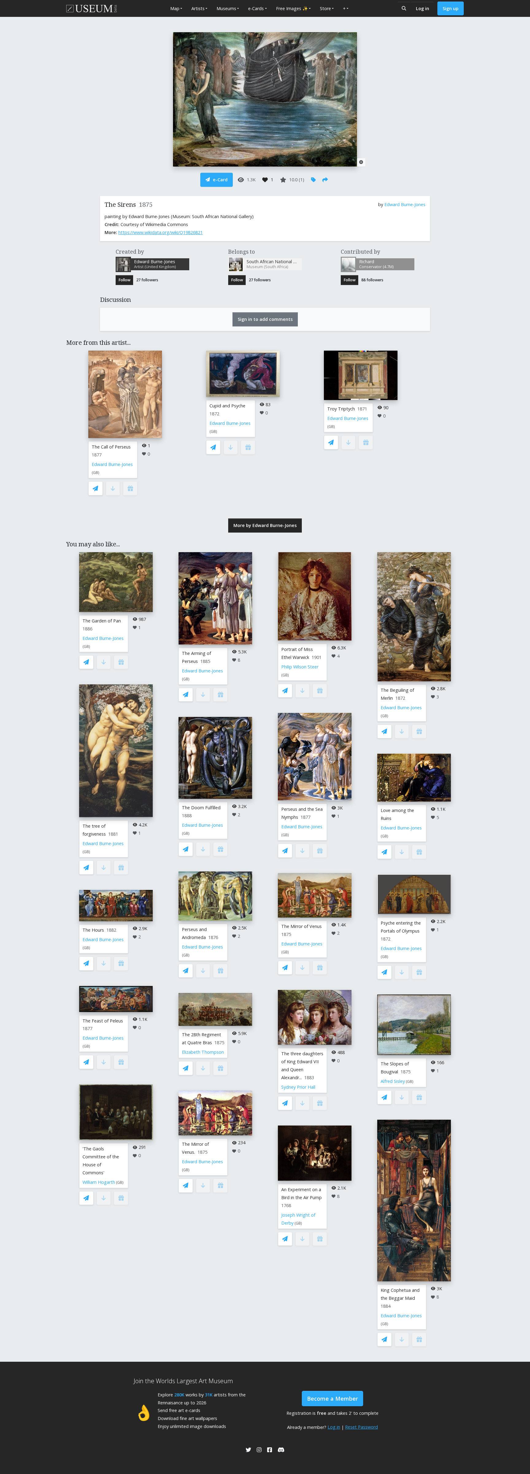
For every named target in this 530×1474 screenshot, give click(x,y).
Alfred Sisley (393, 1081)
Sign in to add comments (265, 319)
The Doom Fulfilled (201, 807)
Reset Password (361, 1427)
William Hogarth (99, 1182)
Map (174, 8)
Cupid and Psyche (227, 406)
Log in (422, 8)
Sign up (451, 8)
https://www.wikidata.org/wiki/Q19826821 (160, 232)
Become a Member (332, 1398)
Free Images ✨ (292, 8)
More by (265, 525)
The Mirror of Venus (301, 926)
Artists (198, 8)
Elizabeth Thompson (203, 1052)
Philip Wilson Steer (299, 667)
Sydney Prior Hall (298, 1087)
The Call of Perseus (111, 447)
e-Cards (256, 8)
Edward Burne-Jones (404, 204)
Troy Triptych (341, 409)
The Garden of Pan (102, 621)
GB (95, 472)
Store (325, 8)
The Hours (93, 930)
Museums (226, 8)
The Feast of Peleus (103, 1021)
